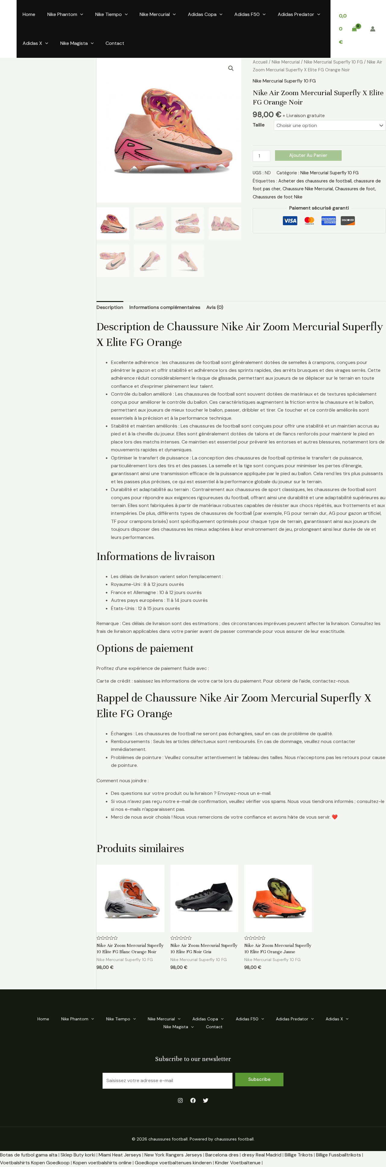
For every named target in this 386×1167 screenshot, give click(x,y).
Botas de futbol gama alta (28, 1155)
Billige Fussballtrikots (338, 1155)
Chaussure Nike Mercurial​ (308, 188)
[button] (231, 68)
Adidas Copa (202, 14)
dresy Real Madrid (261, 1155)
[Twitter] (205, 1100)
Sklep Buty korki (78, 1155)
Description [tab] (109, 307)
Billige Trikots (299, 1155)
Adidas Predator (296, 14)
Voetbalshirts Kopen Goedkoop (35, 1162)
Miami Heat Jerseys (120, 1155)
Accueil (260, 62)
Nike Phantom (62, 14)
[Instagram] (180, 1100)
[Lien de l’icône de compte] (372, 29)
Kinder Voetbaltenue (238, 1162)
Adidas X (32, 43)
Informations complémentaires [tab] (164, 307)
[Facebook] (193, 1100)
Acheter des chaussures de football (315, 181)
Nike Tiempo (108, 14)
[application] (80, 14)
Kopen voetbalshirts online (102, 1162)
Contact (115, 43)
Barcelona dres (222, 1155)
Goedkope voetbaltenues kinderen (173, 1162)
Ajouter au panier (308, 155)
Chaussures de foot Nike (277, 197)
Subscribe (259, 1079)
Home (29, 14)
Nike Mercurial (155, 14)
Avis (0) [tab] (214, 307)
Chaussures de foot (355, 188)
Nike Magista (74, 43)
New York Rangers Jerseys (173, 1155)
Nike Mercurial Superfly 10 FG (333, 62)
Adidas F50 (247, 14)
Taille (258, 125)
